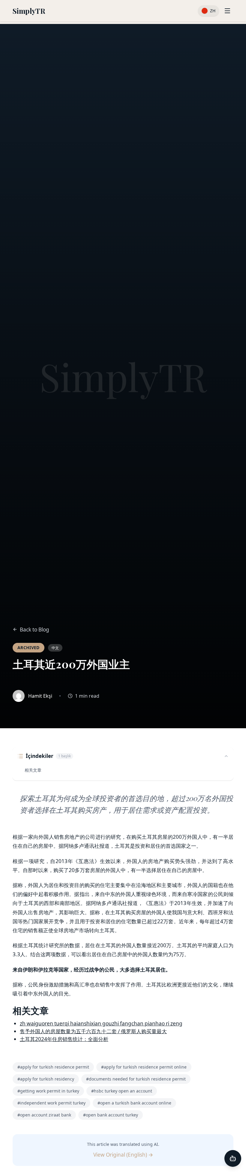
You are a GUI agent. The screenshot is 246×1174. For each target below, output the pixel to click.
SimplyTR (29, 11)
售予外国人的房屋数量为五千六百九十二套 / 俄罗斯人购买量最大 (93, 1031)
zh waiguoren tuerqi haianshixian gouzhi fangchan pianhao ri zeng (101, 1023)
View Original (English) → (123, 1154)
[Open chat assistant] (232, 1158)
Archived (28, 647)
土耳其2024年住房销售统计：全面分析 (64, 1039)
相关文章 (33, 770)
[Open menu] (227, 11)
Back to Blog (34, 629)
